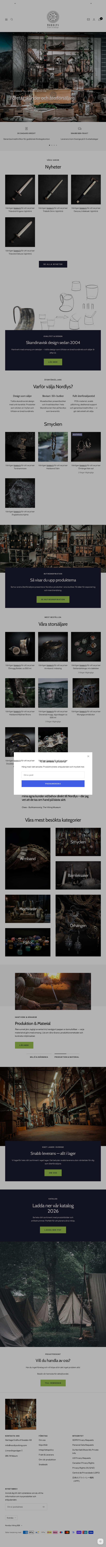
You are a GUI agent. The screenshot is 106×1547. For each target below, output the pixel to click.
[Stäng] (88, 756)
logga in (17, 208)
